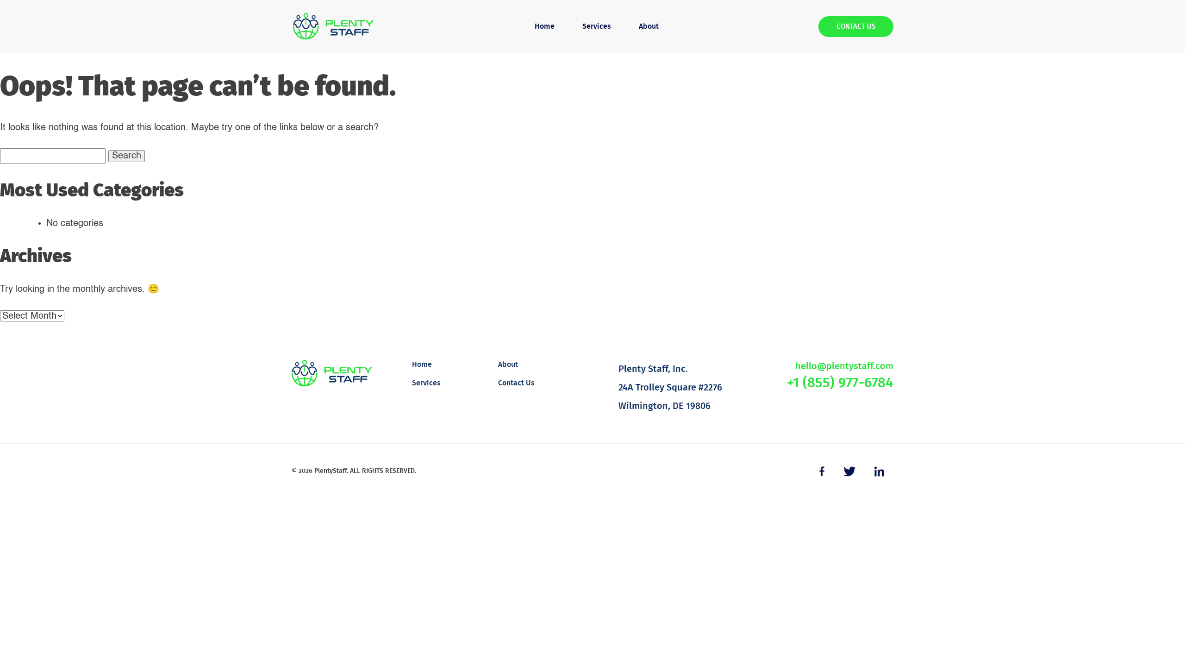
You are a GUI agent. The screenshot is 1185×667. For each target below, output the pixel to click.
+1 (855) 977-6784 (840, 383)
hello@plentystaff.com (844, 366)
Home (545, 26)
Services (596, 26)
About (649, 26)
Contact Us (855, 26)
